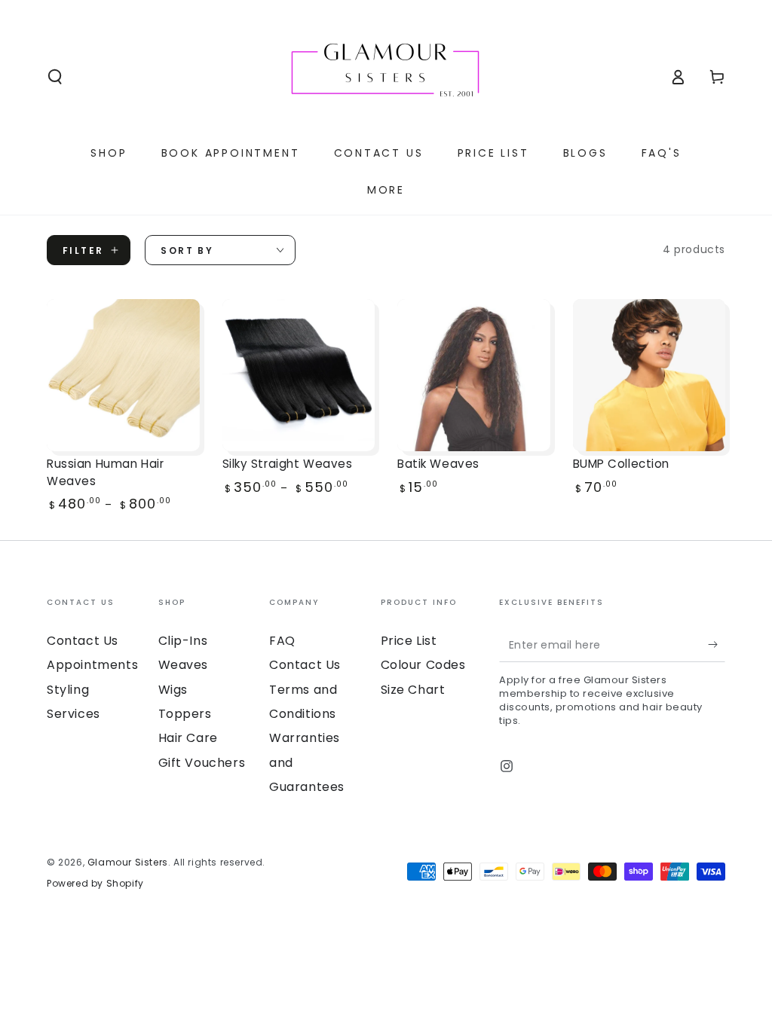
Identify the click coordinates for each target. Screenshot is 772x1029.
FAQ (282, 640)
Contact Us (82, 640)
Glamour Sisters (127, 862)
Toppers (185, 713)
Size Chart (413, 689)
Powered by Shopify (95, 884)
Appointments (92, 664)
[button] (55, 76)
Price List (409, 640)
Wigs (173, 689)
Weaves (183, 664)
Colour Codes (423, 664)
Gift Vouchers (202, 762)
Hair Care (188, 738)
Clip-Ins (183, 640)
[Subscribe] (716, 644)
